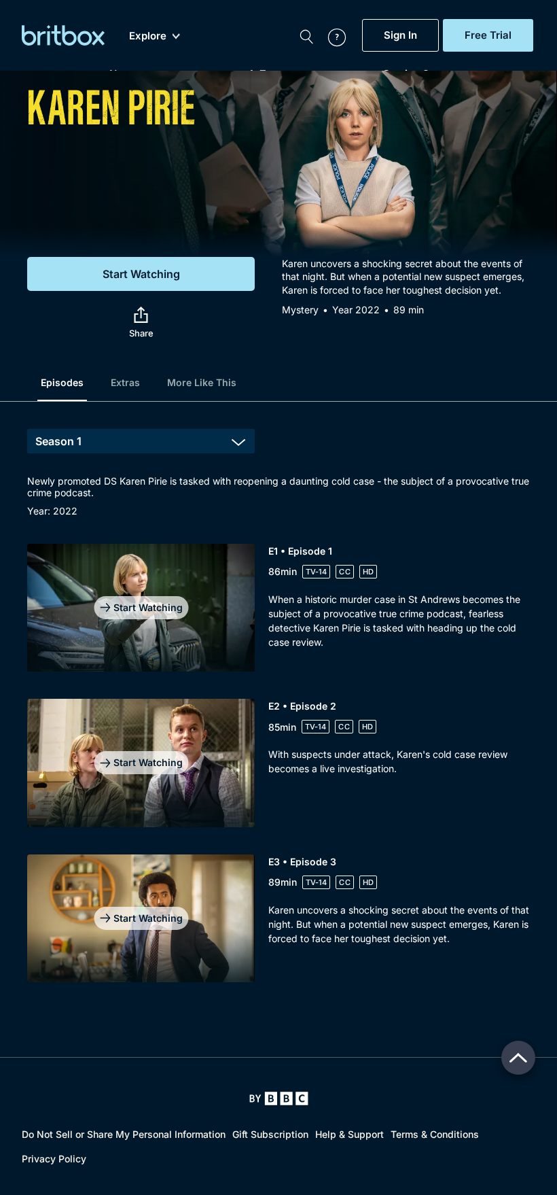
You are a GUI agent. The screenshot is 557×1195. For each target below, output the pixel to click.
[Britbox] (63, 35)
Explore (147, 36)
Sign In (400, 35)
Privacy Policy (54, 1158)
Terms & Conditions (435, 1134)
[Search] (306, 35)
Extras (125, 382)
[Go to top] (518, 1058)
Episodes (62, 382)
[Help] (330, 35)
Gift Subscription (270, 1134)
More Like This (201, 382)
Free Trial (488, 35)
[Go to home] (279, 1098)
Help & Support (349, 1134)
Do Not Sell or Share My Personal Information (124, 1134)
